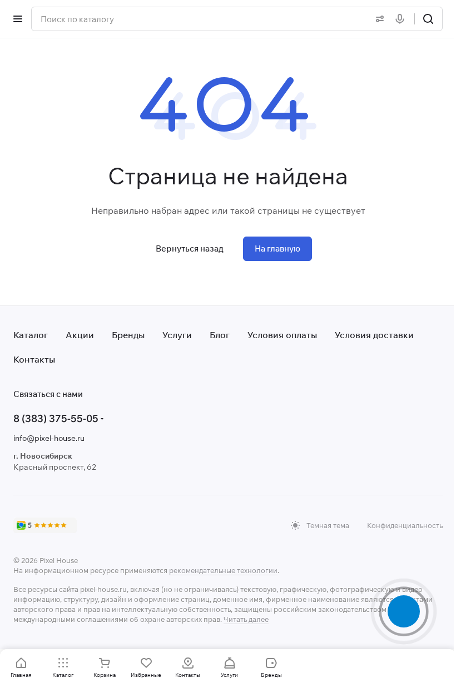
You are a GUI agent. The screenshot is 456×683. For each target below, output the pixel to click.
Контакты (34, 359)
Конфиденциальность (405, 525)
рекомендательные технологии (223, 570)
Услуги (177, 334)
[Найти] (428, 19)
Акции (80, 334)
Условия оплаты (282, 334)
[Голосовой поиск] (402, 19)
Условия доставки (374, 334)
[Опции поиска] (377, 19)
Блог (220, 334)
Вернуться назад (190, 248)
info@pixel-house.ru (49, 438)
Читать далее (246, 619)
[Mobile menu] (17, 18)
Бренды (128, 334)
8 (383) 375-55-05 (55, 418)
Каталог (30, 334)
